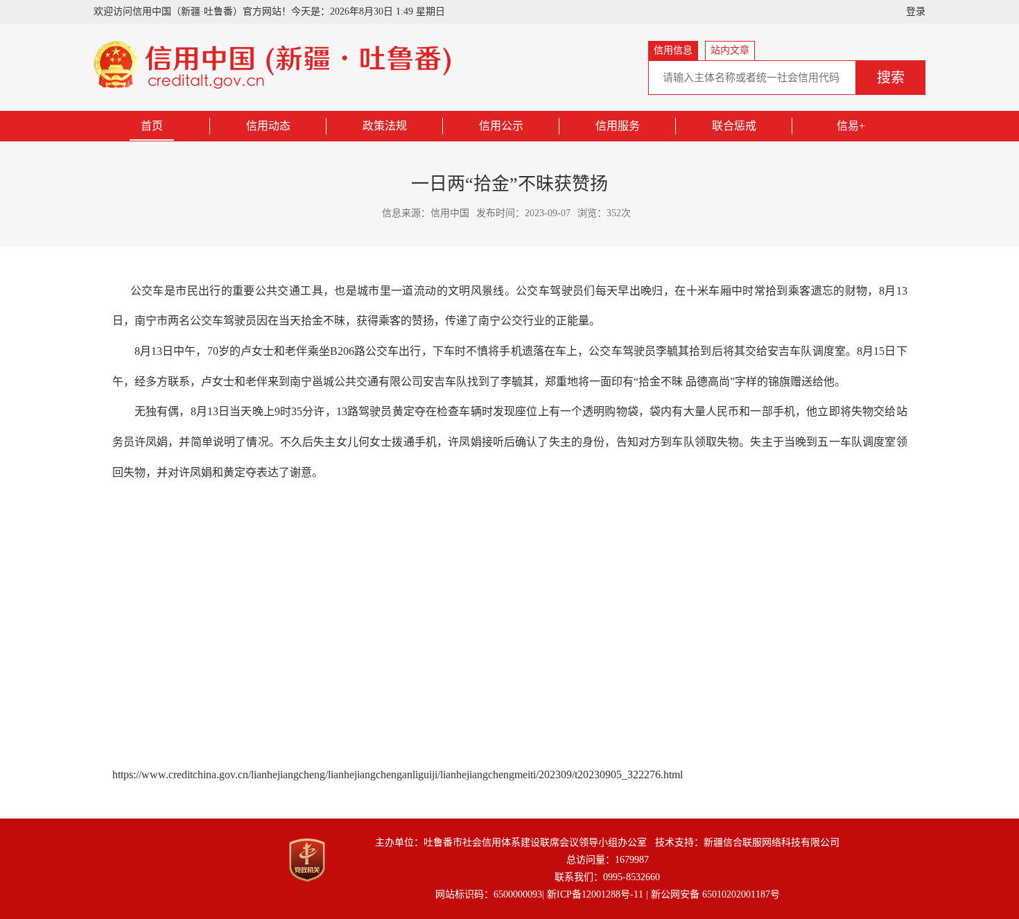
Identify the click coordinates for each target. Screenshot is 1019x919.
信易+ (851, 126)
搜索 (891, 77)
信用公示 (501, 126)
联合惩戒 (734, 126)
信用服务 (617, 126)
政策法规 (385, 126)
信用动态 (268, 126)
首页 (152, 126)
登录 (915, 11)
